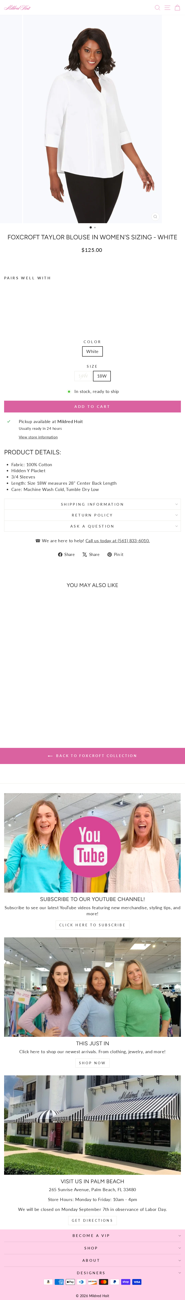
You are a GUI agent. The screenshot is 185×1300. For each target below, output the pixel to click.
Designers (91, 1273)
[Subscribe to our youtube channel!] (92, 843)
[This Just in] (92, 987)
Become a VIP (91, 1235)
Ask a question (92, 526)
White (92, 351)
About (91, 1260)
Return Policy (92, 515)
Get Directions (92, 1220)
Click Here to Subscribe (92, 925)
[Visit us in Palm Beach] (92, 1125)
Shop (91, 1248)
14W (83, 376)
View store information (38, 437)
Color (92, 342)
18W (102, 376)
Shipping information (92, 504)
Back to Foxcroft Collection (95, 756)
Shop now (92, 1063)
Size (92, 366)
